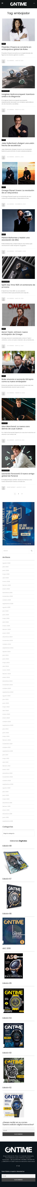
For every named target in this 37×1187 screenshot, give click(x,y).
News (3, 43)
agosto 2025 (6, 607)
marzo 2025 (6, 626)
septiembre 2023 (8, 692)
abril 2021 (5, 762)
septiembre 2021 (8, 751)
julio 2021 (5, 755)
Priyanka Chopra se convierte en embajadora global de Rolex (16, 48)
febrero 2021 (6, 766)
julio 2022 (5, 729)
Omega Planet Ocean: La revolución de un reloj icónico (18, 191)
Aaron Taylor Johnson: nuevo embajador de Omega (15, 333)
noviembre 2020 (8, 777)
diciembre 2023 (7, 681)
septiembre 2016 (8, 821)
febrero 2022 (7, 740)
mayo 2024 (6, 662)
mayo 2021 (6, 758)
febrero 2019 (6, 806)
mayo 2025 (6, 618)
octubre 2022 (7, 721)
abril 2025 (6, 622)
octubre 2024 (7, 644)
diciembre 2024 (7, 637)
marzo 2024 (6, 670)
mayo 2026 (6, 574)
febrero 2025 (7, 629)
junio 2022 (6, 732)
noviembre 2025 (8, 596)
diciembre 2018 (7, 814)
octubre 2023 (7, 688)
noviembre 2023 (8, 685)
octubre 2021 (7, 747)
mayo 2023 (6, 707)
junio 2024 (6, 659)
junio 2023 (6, 703)
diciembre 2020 (7, 773)
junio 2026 (6, 570)
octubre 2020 (7, 780)
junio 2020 (6, 795)
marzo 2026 (6, 581)
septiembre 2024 (8, 648)
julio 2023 (5, 699)
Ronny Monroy (11, 487)
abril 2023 (6, 710)
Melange (4, 423)
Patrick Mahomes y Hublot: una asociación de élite (16, 238)
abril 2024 (6, 666)
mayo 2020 (6, 799)
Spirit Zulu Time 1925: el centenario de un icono (18, 286)
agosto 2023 (6, 696)
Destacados (5, 91)
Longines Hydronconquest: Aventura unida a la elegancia (18, 95)
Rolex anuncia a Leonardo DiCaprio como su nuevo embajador (17, 380)
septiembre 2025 (8, 603)
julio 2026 (5, 567)
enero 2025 (6, 633)
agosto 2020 (6, 788)
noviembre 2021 (7, 744)
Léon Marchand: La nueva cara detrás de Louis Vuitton (16, 427)
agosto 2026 (6, 563)
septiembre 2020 (8, 784)
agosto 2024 (7, 651)
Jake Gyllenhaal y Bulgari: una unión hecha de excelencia (18, 144)
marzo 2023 (6, 714)
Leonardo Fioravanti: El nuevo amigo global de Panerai (18, 474)
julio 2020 (5, 791)
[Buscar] (31, 550)
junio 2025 (6, 615)
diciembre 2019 (7, 803)
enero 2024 (6, 677)
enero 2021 (6, 769)
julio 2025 (5, 611)
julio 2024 (6, 655)
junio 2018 (6, 817)
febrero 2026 (7, 585)
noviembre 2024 (8, 640)
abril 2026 (6, 578)
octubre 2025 (7, 600)
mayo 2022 (6, 736)
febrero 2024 (7, 674)
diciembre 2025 (7, 592)
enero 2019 (6, 810)
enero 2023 (6, 718)
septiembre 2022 (8, 725)
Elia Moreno (10, 60)
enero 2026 (6, 589)
